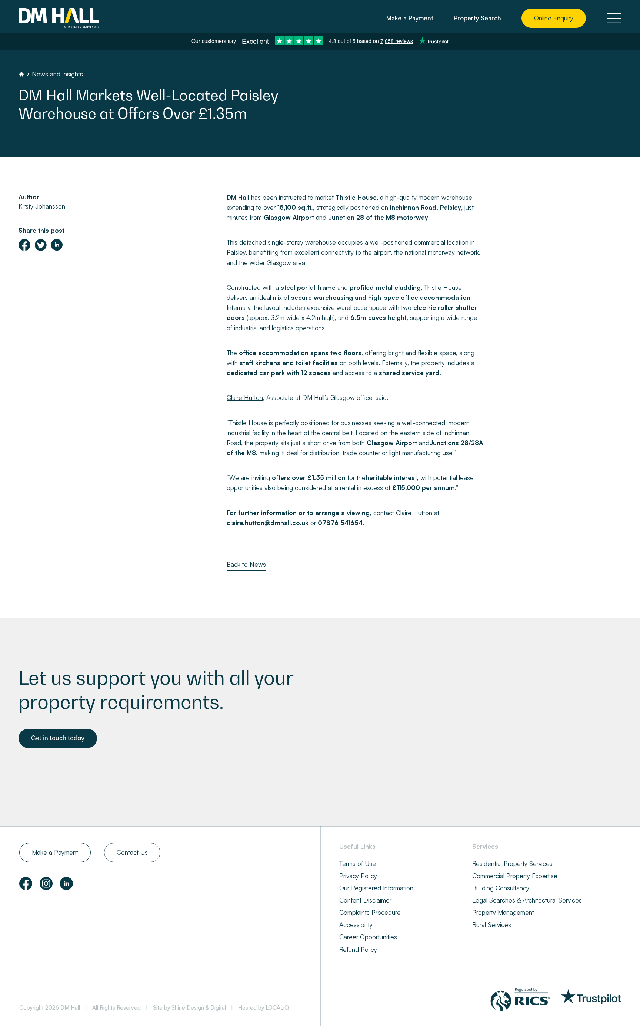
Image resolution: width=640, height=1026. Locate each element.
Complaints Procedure (370, 912)
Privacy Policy (358, 876)
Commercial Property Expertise (514, 876)
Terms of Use (357, 863)
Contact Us (132, 852)
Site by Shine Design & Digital (189, 1007)
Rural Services (491, 925)
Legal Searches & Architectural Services (527, 900)
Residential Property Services (512, 863)
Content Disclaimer (365, 900)
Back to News (246, 564)
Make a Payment (409, 18)
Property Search (477, 18)
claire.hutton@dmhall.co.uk (268, 523)
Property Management (503, 912)
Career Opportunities (368, 937)
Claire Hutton (245, 397)
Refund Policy (358, 949)
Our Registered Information (376, 888)
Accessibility (356, 925)
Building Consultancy (500, 888)
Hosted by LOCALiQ (263, 1007)
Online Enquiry (553, 18)
